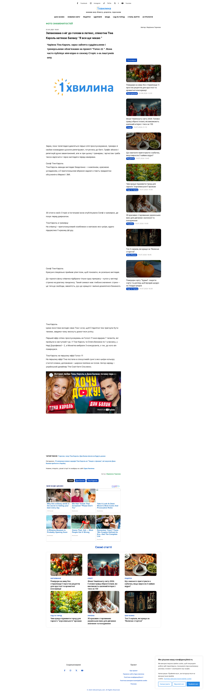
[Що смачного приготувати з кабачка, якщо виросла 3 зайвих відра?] (143, 141)
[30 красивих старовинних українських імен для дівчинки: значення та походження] (143, 203)
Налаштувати (165, 684)
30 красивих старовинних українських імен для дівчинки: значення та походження (143, 218)
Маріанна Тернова (154, 27)
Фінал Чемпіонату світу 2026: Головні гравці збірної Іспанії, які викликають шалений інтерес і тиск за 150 (143, 121)
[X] (115, 3)
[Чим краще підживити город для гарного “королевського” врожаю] (143, 172)
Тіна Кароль (92, 480)
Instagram (97, 3)
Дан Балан (80, 480)
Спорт (129, 127)
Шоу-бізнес (131, 255)
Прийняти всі (193, 684)
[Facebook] (77, 3)
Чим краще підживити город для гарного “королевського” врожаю (66, 619)
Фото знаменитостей (59, 23)
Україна (130, 223)
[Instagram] (91, 3)
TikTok (109, 3)
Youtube (128, 3)
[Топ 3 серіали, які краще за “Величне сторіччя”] (143, 237)
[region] (179, 672)
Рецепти (130, 158)
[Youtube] (122, 3)
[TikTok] (104, 3)
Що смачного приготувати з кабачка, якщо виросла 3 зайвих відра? (140, 583)
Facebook (84, 3)
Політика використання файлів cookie (177, 679)
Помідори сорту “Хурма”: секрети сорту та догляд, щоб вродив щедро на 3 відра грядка (142, 283)
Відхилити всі (179, 684)
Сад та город (132, 190)
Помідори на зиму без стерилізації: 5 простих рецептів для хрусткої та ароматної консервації (142, 87)
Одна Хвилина (89, 468)
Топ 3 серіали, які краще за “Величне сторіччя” (137, 619)
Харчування (132, 93)
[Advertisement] (83, 127)
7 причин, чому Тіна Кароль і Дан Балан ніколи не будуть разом (81, 456)
